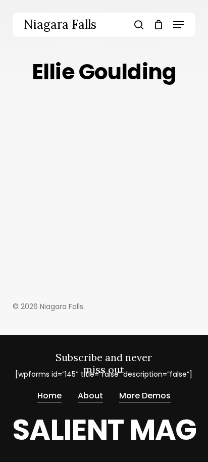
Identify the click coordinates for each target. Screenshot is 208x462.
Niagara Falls (60, 25)
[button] (178, 25)
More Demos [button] (145, 395)
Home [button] (49, 395)
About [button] (90, 395)
